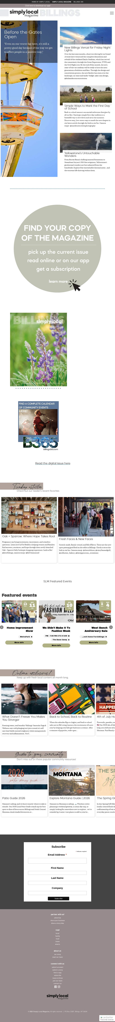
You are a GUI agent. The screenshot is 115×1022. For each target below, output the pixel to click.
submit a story (57, 970)
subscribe (57, 975)
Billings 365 (78, 2)
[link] (93, 643)
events (57, 944)
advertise (57, 918)
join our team (57, 981)
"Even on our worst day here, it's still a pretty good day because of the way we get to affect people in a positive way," (28, 48)
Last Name (57, 878)
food (57, 939)
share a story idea (57, 923)
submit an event (57, 967)
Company (57, 888)
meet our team (57, 957)
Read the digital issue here (52, 463)
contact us (57, 983)
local (57, 933)
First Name (57, 868)
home (58, 941)
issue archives (57, 978)
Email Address (57, 855)
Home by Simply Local (41, 2)
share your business (57, 920)
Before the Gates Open (23, 34)
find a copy (57, 972)
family (57, 936)
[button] (111, 627)
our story (57, 954)
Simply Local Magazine (61, 2)
